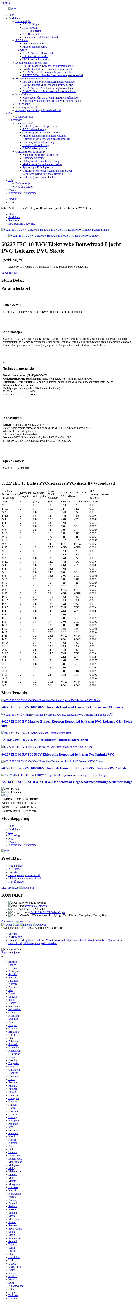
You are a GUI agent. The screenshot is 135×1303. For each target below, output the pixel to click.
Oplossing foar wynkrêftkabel (39, 177)
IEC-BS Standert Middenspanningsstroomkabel (48, 81)
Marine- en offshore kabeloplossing (42, 164)
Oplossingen (15, 119)
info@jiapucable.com (35, 905)
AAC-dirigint (29, 27)
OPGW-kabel (23, 103)
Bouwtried (21, 49)
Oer (10, 113)
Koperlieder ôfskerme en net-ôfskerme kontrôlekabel (51, 100)
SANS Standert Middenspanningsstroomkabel (48, 84)
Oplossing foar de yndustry (30, 151)
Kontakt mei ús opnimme (22, 192)
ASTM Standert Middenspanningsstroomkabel (48, 88)
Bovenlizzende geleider (21, 940)
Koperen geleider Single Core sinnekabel (38, 110)
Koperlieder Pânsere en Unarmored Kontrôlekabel (50, 97)
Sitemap (12, 933)
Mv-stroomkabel (96, 940)
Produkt (12, 198)
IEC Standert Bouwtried (35, 59)
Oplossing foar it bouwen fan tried (41, 132)
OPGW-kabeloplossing (35, 148)
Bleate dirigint (23, 21)
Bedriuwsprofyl (24, 116)
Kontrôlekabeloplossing (35, 145)
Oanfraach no (9, 921)
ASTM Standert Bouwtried (37, 53)
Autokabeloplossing (33, 157)
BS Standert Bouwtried (35, 56)
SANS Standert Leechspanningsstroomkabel (47, 68)
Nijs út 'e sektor (24, 186)
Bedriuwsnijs (22, 183)
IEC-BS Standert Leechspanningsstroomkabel (47, 65)
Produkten (14, 18)
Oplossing (14, 835)
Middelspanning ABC (34, 46)
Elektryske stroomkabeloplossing (40, 161)
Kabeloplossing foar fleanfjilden (40, 154)
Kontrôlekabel (23, 94)
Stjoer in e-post (9, 272)
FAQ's (12, 189)
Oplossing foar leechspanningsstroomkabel (46, 138)
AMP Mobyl (15, 936)
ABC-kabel (21, 40)
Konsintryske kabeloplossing (38, 142)
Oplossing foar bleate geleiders (39, 126)
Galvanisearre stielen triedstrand (40, 37)
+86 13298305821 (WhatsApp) (47, 912)
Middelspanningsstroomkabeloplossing (44, 135)
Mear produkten (10, 887)
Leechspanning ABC (34, 43)
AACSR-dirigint (31, 30)
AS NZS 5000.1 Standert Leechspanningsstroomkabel (52, 75)
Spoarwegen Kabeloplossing (38, 167)
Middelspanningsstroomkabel (31, 78)
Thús (11, 14)
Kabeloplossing (24, 122)
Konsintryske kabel (26, 107)
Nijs (10, 180)
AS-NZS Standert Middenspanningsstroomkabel (49, 91)
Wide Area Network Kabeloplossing (42, 173)
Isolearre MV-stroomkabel (50, 940)
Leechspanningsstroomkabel (31, 62)
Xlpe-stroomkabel (76, 940)
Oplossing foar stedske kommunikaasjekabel (47, 170)
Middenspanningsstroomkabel (40, 943)
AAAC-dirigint (31, 24)
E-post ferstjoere (10, 952)
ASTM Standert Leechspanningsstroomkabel (47, 72)
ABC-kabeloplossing (34, 129)
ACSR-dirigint (30, 33)
